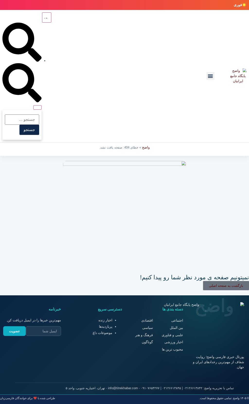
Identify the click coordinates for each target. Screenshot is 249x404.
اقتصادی (147, 320)
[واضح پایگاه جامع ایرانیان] (238, 76)
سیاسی (147, 328)
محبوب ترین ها (172, 349)
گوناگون (147, 342)
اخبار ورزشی (173, 342)
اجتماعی (177, 320)
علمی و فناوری (172, 335)
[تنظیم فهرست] (46, 17)
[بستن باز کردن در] (37, 107)
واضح (146, 147)
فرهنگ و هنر (144, 335)
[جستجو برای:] (22, 119)
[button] (210, 76)
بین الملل (176, 328)
